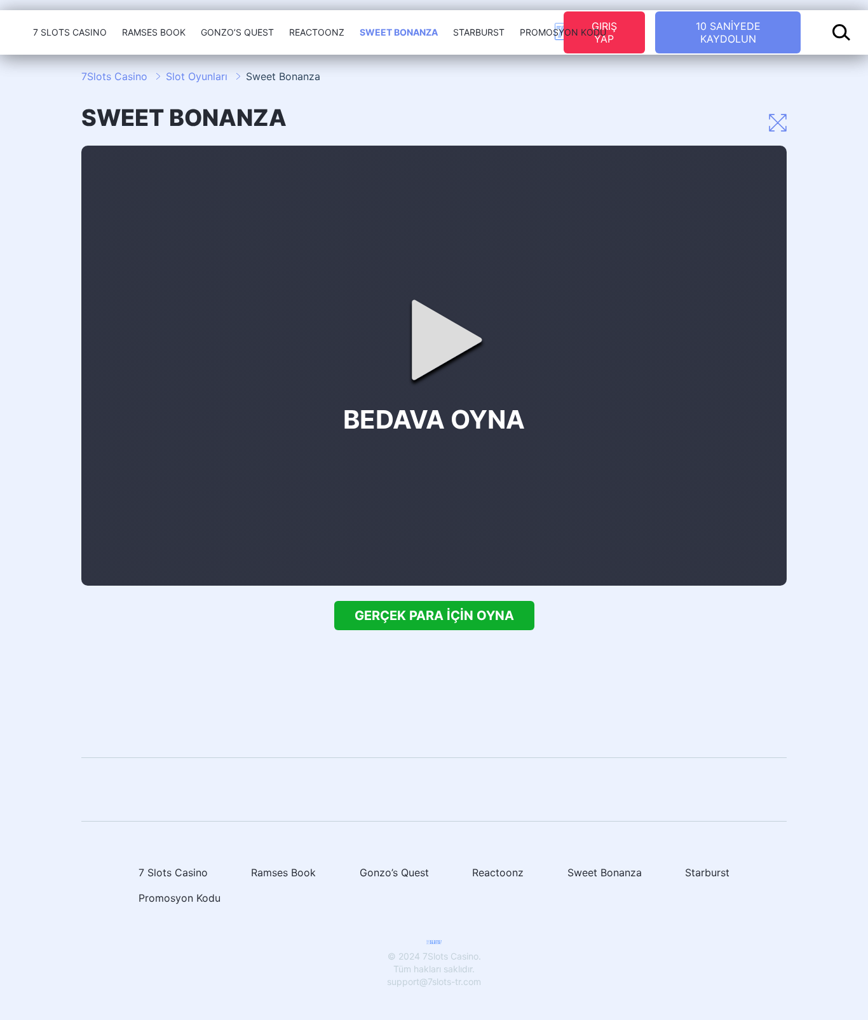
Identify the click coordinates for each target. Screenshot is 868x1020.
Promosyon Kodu (563, 32)
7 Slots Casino (70, 32)
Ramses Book (154, 32)
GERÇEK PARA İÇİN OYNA (434, 615)
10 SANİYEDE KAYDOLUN (728, 32)
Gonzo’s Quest (237, 32)
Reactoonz (316, 32)
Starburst (479, 32)
